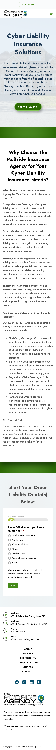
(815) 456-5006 (17, 631)
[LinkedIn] (32, 682)
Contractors (17, 540)
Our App (28, 653)
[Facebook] (17, 682)
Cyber (15, 549)
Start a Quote (28, 4)
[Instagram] (24, 682)
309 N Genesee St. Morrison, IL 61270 (28, 624)
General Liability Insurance (24, 558)
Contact (28, 671)
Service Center (28, 662)
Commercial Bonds (20, 544)
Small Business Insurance (23, 535)
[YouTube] (39, 682)
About (28, 649)
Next (13, 585)
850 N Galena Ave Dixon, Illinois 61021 (28, 616)
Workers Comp (19, 553)
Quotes (28, 667)
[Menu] (51, 13)
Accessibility (28, 658)
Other (15, 562)
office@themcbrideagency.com (24, 639)
